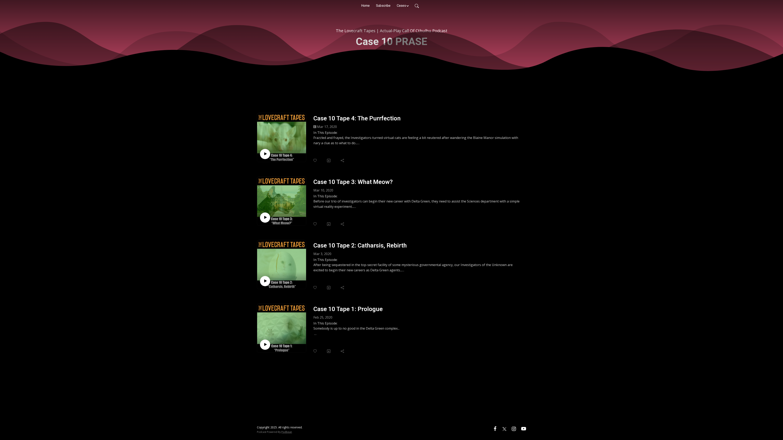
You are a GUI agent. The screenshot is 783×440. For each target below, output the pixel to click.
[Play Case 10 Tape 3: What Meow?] (265, 217)
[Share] (342, 160)
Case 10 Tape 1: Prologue (348, 308)
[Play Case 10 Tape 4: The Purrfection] (265, 154)
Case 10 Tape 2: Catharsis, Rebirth (360, 245)
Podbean (286, 432)
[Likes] (315, 160)
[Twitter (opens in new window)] (504, 428)
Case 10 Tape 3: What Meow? (353, 181)
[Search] (416, 6)
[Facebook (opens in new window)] (495, 428)
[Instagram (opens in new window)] (513, 428)
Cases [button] (401, 6)
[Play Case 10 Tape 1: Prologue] (265, 345)
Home (365, 6)
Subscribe (383, 6)
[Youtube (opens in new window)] (523, 428)
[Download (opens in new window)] (329, 160)
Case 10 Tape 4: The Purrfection (357, 118)
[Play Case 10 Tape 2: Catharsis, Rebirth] (265, 281)
